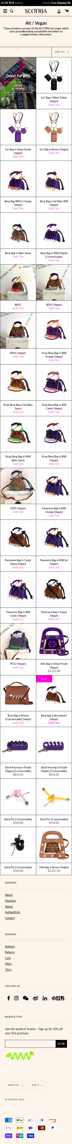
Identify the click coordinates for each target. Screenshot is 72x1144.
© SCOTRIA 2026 (14, 1099)
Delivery (10, 946)
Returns (10, 952)
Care (8, 958)
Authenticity (12, 912)
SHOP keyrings (18, 87)
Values (9, 906)
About (9, 895)
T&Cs (8, 969)
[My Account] (57, 11)
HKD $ (35, 1085)
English (14, 1085)
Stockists (10, 900)
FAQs (8, 964)
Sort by (60, 52)
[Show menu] (5, 11)
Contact (10, 918)
